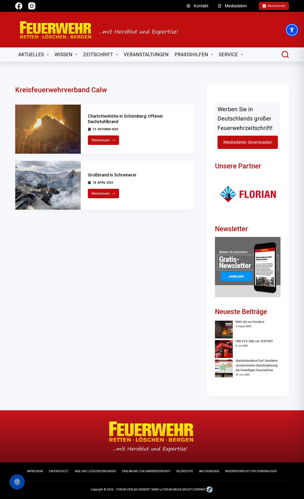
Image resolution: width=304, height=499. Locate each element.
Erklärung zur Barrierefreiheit (146, 471)
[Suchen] (285, 54)
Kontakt (201, 5)
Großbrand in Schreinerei (112, 174)
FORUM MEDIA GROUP (177, 489)
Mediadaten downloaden (247, 142)
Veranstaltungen (146, 54)
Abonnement (276, 6)
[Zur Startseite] (102, 30)
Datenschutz (59, 471)
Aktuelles (31, 54)
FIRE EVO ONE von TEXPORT (254, 341)
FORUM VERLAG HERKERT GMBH (137, 489)
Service (228, 54)
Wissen (63, 54)
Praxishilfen (191, 54)
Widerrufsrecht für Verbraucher (251, 471)
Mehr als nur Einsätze (250, 321)
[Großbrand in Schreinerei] (48, 185)
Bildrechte (184, 471)
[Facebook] (18, 5)
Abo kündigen (209, 471)
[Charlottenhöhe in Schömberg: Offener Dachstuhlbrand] (48, 129)
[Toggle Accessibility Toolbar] (292, 30)
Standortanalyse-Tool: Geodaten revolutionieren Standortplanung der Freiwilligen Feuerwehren (257, 365)
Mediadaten (236, 5)
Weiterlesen (105, 141)
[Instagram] (31, 5)
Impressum (35, 471)
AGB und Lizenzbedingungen (95, 471)
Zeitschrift (98, 54)
